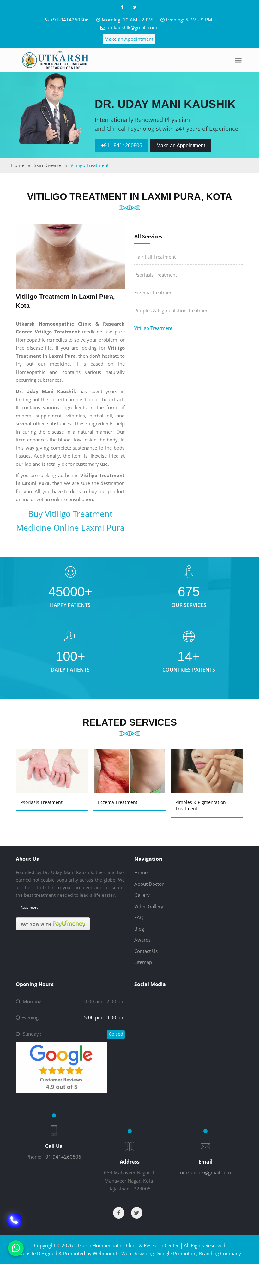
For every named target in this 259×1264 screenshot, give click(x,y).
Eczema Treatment (154, 292)
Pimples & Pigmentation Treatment (172, 310)
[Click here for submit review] (61, 1067)
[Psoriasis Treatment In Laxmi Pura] (54, 764)
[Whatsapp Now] (16, 1248)
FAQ (139, 917)
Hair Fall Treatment (155, 257)
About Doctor (149, 884)
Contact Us (146, 951)
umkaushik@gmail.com (131, 27)
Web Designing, (138, 1253)
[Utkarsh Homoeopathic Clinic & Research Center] (55, 59)
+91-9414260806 (69, 19)
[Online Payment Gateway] (53, 923)
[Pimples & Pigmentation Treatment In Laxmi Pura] (208, 764)
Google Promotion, (177, 1253)
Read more (29, 907)
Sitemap (143, 962)
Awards (142, 940)
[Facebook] (122, 7)
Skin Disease (47, 165)
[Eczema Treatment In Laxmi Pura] (131, 764)
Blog (139, 929)
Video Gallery (148, 906)
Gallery (142, 895)
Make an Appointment (129, 39)
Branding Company (220, 1253)
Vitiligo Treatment (153, 328)
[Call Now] (14, 1224)
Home (17, 165)
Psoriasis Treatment (155, 275)
